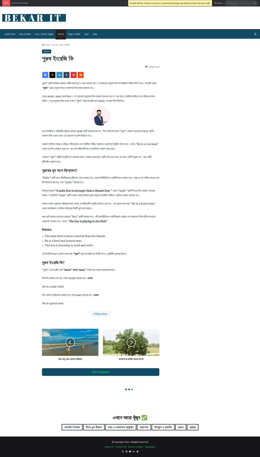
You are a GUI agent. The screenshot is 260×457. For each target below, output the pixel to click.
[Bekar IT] (34, 18)
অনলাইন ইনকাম (9, 34)
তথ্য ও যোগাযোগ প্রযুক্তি (44, 34)
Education (101, 313)
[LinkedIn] (59, 75)
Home (47, 45)
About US (109, 447)
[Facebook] (45, 75)
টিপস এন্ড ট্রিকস (25, 34)
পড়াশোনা (61, 34)
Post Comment (101, 371)
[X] (52, 75)
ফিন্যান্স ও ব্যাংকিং (74, 34)
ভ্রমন (86, 34)
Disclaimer (150, 447)
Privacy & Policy (135, 447)
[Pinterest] (74, 75)
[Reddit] (81, 75)
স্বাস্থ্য (95, 34)
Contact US (121, 447)
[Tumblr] (66, 75)
